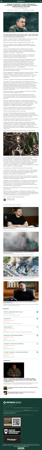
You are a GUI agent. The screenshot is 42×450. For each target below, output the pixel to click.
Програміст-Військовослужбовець (14, 343)
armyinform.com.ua (26, 410)
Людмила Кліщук (11, 198)
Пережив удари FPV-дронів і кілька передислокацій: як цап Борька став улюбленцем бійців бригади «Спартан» (21, 393)
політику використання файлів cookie (20, 446)
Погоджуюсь (21, 448)
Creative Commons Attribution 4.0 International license (23, 407)
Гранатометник (8, 327)
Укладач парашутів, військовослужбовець (16, 352)
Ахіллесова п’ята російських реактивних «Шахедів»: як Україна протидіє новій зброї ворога (23, 388)
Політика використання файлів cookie (9, 413)
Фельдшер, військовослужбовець (13, 335)
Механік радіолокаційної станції (13, 311)
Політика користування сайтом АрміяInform (10, 412)
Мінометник (7, 318)
